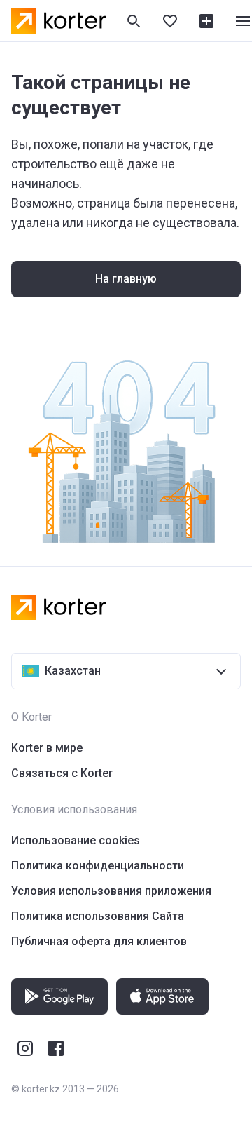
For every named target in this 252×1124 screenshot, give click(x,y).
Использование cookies (75, 840)
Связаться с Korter (62, 773)
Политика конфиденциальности (97, 865)
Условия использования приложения (111, 891)
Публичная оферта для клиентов (99, 941)
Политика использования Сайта (97, 916)
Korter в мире (47, 747)
